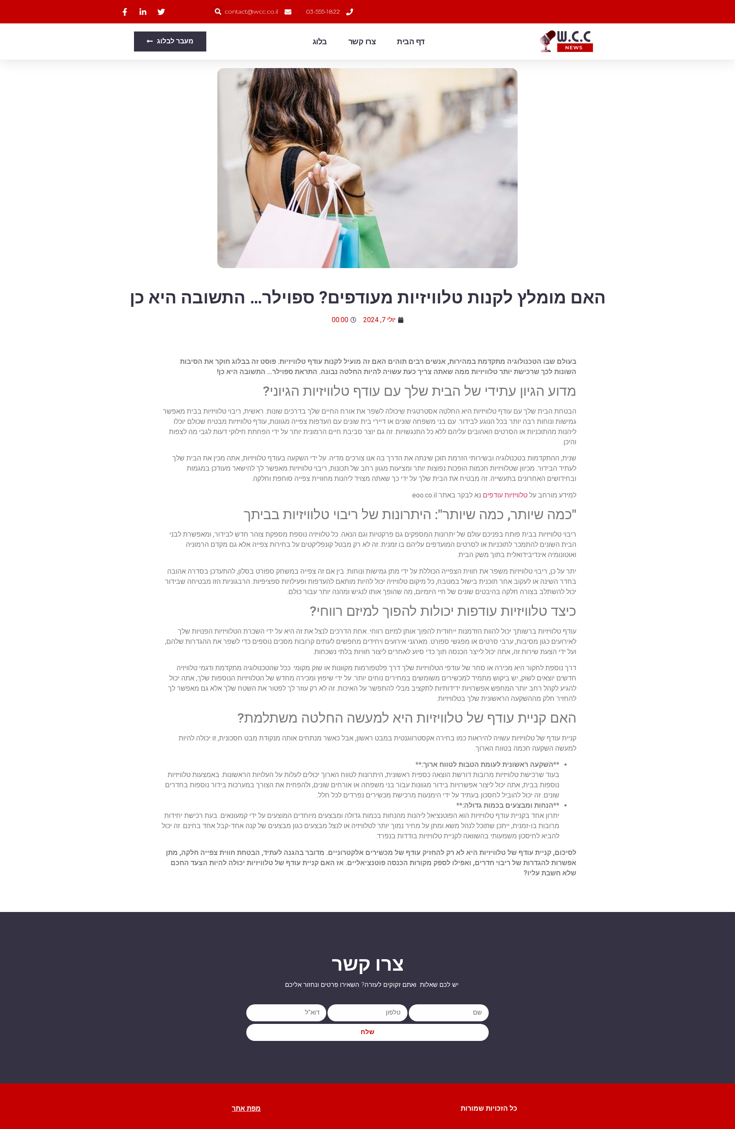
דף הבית (410, 41)
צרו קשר (362, 41)
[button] (218, 11)
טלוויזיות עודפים (505, 495)
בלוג (320, 41)
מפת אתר (246, 1108)
